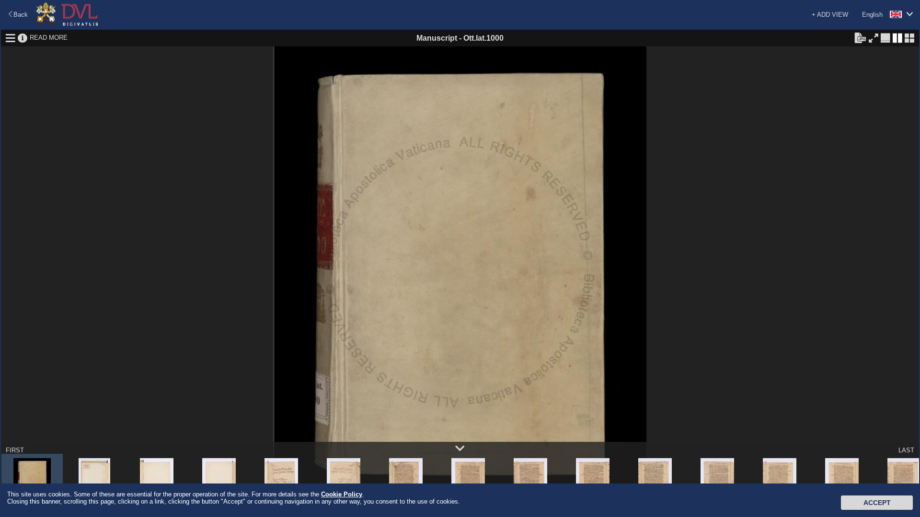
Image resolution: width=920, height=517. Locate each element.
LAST (906, 450)
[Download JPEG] (860, 37)
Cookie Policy (341, 494)
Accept (877, 502)
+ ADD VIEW (830, 14)
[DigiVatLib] (67, 24)
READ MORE (49, 37)
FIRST (15, 450)
